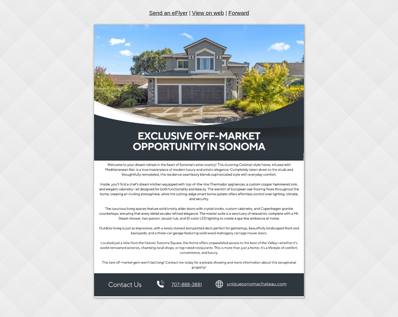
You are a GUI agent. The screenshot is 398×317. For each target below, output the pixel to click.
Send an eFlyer (168, 13)
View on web (208, 13)
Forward (238, 13)
